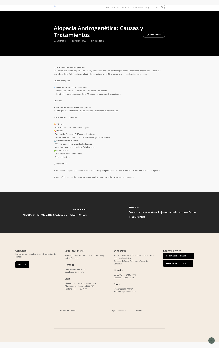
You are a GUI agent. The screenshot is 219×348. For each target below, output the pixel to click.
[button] (22, 264)
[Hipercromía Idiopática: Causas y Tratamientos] (55, 212)
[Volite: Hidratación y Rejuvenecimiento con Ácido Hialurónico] (164, 212)
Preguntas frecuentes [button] (167, 346)
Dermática (61, 40)
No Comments (156, 34)
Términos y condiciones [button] (76, 346)
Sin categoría (97, 40)
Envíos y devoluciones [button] (122, 346)
